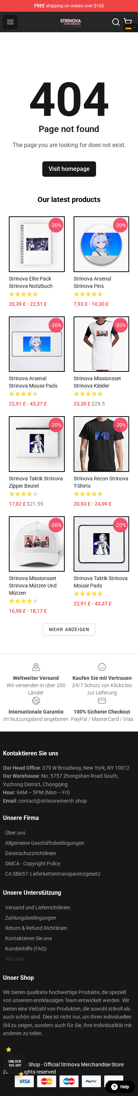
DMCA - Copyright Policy (32, 863)
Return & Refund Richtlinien (36, 928)
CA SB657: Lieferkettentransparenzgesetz (52, 874)
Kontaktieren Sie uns (28, 938)
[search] (116, 22)
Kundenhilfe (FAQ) (26, 949)
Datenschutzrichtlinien (30, 853)
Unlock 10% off (14, 1063)
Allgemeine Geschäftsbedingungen (44, 843)
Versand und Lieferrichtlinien (37, 907)
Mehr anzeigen (69, 629)
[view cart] (127, 22)
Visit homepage (69, 168)
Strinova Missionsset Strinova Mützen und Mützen (33, 585)
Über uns (15, 833)
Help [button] (124, 1086)
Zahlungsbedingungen (30, 918)
